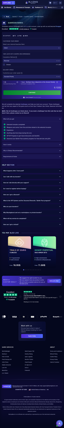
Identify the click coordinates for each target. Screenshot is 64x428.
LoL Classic (5, 373)
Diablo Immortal (6, 365)
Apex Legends (28, 356)
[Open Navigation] (60, 3)
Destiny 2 (15, 16)
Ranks (21, 16)
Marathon (4, 370)
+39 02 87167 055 (17, 387)
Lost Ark (4, 367)
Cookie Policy (53, 356)
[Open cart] (50, 3)
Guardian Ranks (28, 16)
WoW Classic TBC (29, 351)
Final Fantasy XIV (7, 359)
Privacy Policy (54, 359)
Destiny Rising (29, 354)
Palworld (27, 370)
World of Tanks (29, 359)
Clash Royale (28, 362)
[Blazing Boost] (32, 3)
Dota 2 (26, 367)
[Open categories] (62, 7)
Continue (32, 92)
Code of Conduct (54, 362)
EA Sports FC (28, 365)
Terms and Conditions (56, 351)
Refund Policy (54, 354)
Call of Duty (5, 362)
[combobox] (32, 48)
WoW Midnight (6, 351)
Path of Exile (5, 356)
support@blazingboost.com (50, 385)
